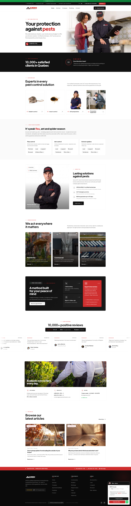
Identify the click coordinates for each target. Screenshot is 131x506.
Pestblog (71, 8)
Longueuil (43, 149)
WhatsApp (103, 468)
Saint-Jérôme (93, 490)
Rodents (73, 482)
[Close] (127, 487)
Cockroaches (74, 480)
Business (102, 3)
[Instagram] (104, 502)
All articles (101, 419)
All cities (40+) (93, 480)
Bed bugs (73, 485)
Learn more (77, 203)
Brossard (30, 152)
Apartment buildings (57, 487)
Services (58, 8)
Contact (78, 8)
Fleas (72, 490)
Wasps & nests (74, 487)
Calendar (73, 492)
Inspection (73, 495)
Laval (36, 149)
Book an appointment (36, 303)
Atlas (76, 502)
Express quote (100, 8)
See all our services (48, 44)
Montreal (30, 149)
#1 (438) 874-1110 (30, 3)
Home (52, 8)
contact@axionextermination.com (62, 397)
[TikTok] (101, 502)
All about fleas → (39, 152)
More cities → (67, 152)
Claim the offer (116, 502)
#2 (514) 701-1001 (39, 3)
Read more (30, 459)
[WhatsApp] (127, 502)
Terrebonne (58, 152)
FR (79, 3)
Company (64, 8)
